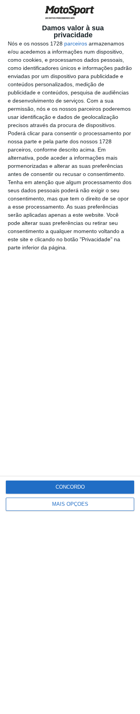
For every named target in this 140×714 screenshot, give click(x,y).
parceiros (75, 43)
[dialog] (70, 357)
